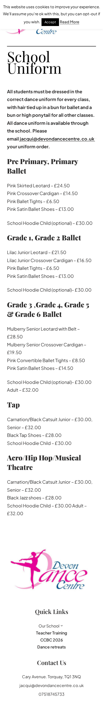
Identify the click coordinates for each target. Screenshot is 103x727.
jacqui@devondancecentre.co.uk (57, 138)
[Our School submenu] (61, 625)
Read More (69, 21)
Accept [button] (50, 22)
